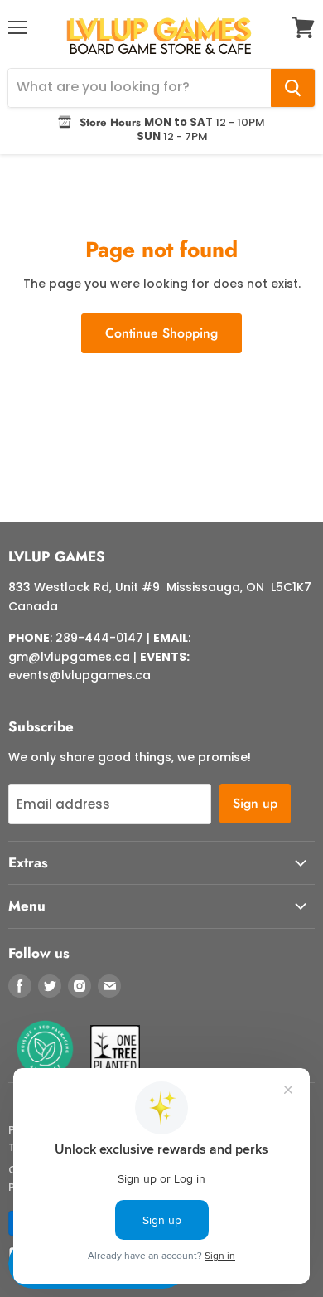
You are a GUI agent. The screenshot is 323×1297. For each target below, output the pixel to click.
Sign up (255, 803)
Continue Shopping (161, 332)
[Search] (293, 88)
